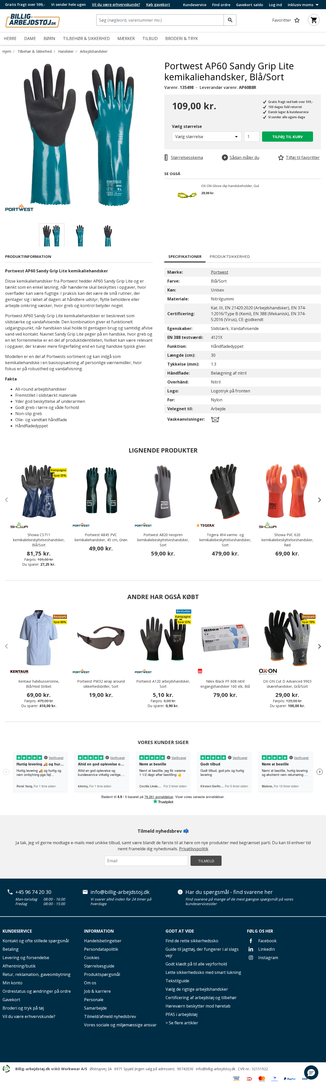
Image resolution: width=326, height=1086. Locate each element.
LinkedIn (266, 949)
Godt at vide (180, 931)
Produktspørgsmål (102, 974)
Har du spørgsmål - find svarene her (229, 892)
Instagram (267, 957)
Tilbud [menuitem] (150, 38)
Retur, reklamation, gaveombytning (37, 974)
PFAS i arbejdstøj (181, 1014)
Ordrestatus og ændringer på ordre (37, 991)
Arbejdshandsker (93, 51)
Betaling (11, 949)
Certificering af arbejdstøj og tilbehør (201, 997)
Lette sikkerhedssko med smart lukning (203, 972)
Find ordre (221, 5)
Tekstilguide (177, 981)
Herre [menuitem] (10, 38)
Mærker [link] (126, 38)
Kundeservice (194, 5)
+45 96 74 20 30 (33, 892)
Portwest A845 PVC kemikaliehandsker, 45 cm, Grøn (101, 537)
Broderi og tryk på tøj (23, 1008)
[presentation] (317, 500)
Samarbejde (95, 1008)
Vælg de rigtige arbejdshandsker (197, 989)
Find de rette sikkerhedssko (192, 941)
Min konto (12, 983)
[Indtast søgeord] (230, 20)
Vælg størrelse (187, 126)
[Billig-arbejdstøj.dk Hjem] (32, 20)
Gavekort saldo (249, 5)
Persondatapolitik (101, 949)
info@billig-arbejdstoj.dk (120, 892)
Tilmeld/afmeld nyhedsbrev (110, 1016)
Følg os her (260, 931)
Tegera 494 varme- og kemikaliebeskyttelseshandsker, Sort (225, 539)
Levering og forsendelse (26, 957)
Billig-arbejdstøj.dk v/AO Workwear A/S (51, 1068)
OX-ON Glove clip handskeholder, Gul (230, 186)
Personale (93, 999)
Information (99, 931)
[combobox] (166, 20)
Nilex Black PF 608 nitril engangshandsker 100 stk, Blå (225, 684)
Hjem (6, 51)
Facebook (267, 941)
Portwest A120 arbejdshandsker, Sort (163, 684)
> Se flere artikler (182, 1023)
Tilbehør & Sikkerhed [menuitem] (86, 38)
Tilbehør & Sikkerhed (35, 51)
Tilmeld (206, 860)
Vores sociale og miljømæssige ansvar (120, 1025)
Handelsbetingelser (102, 941)
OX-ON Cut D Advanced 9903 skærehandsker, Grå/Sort (287, 684)
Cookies (91, 957)
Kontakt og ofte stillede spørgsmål (36, 941)
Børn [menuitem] (49, 38)
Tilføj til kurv (287, 136)
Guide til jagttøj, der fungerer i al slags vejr (202, 952)
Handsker (66, 51)
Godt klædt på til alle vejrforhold (196, 964)
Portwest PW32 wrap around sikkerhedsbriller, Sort (101, 684)
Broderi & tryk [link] (181, 38)
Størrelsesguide (99, 966)
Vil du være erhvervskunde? (29, 1016)
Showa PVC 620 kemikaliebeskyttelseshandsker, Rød (287, 539)
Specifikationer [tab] (184, 256)
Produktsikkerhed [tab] (230, 256)
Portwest (219, 272)
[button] (311, 1072)
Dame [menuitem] (30, 38)
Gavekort (11, 999)
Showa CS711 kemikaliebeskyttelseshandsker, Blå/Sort (39, 539)
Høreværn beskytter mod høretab (198, 1006)
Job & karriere (97, 991)
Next (160, 136)
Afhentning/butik (19, 966)
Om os (90, 983)
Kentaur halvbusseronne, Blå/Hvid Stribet (38, 684)
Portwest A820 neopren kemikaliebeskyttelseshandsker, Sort (163, 539)
